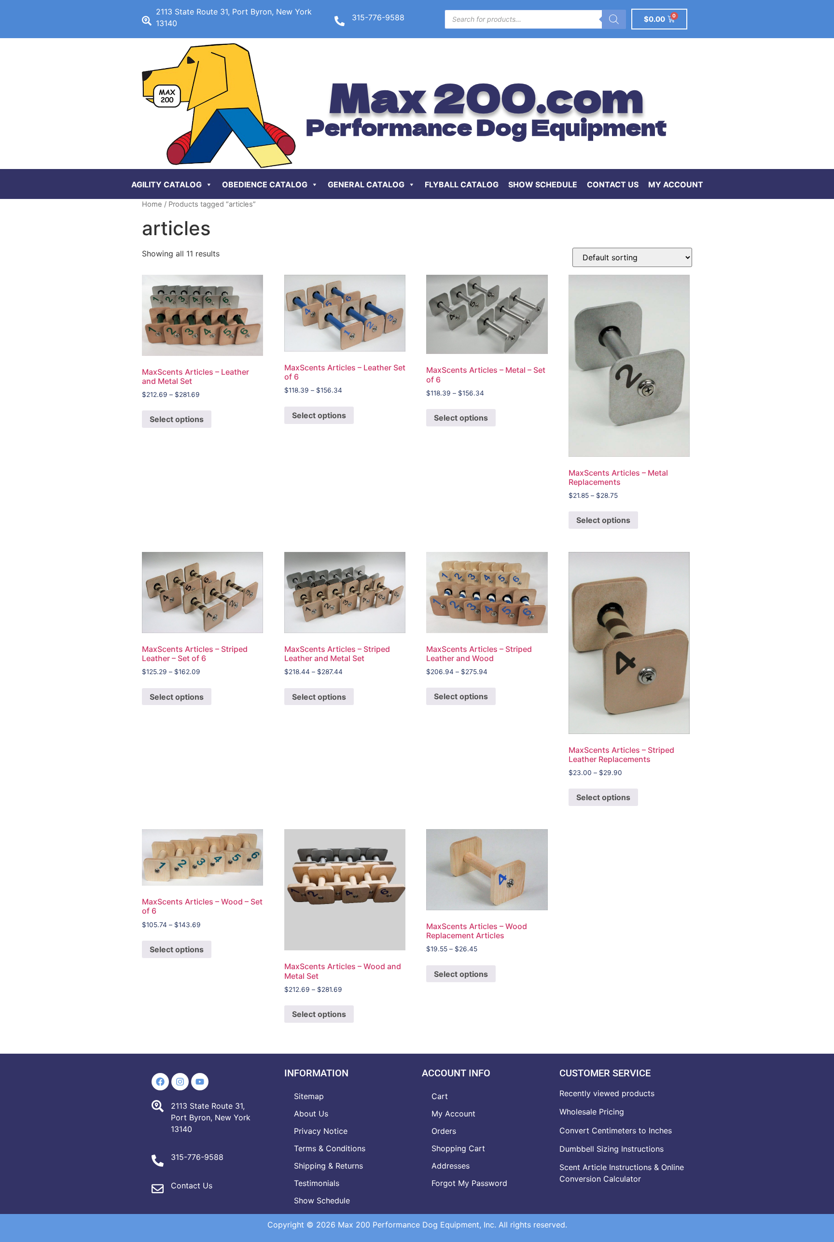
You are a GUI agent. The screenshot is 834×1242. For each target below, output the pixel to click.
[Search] (614, 19)
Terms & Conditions (329, 1148)
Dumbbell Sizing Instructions (611, 1149)
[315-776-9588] (339, 21)
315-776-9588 (378, 17)
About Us (311, 1113)
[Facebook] (160, 1081)
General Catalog (366, 184)
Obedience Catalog (264, 184)
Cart (439, 1096)
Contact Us (613, 184)
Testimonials (316, 1183)
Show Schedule (542, 184)
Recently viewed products (606, 1093)
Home (152, 204)
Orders (443, 1131)
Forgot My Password (469, 1183)
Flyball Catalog (462, 184)
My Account (675, 184)
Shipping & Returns (328, 1166)
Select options (177, 419)
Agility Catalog (166, 184)
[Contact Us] (158, 1189)
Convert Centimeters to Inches (615, 1130)
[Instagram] (180, 1081)
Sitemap (309, 1096)
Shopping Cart (458, 1148)
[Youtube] (199, 1081)
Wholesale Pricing (591, 1111)
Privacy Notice (321, 1131)
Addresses (450, 1166)
